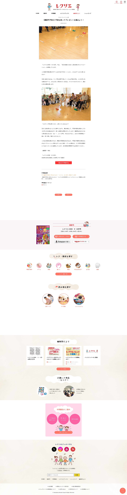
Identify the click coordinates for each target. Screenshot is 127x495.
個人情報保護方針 (77, 486)
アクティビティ (74, 362)
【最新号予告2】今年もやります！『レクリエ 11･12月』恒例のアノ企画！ (60, 175)
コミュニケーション (71, 363)
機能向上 (45, 184)
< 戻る (58, 194)
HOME (37, 13)
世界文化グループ (73, 489)
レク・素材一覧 (63, 274)
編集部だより (76, 13)
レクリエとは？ (116, 3)
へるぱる (59, 470)
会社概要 (51, 486)
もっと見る (63, 368)
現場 (68, 362)
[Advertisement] (52, 209)
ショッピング (87, 13)
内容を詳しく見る (63, 236)
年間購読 (121, 3)
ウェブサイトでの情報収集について (47, 489)
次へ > (68, 194)
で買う (85, 241)
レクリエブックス (64, 13)
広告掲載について (85, 489)
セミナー (50, 362)
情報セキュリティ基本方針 (63, 486)
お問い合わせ (63, 489)
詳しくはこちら (63, 432)
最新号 (45, 13)
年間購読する (82, 236)
